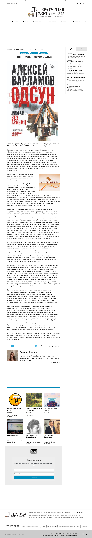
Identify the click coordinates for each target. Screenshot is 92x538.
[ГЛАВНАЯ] (7, 22)
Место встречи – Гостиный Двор (76, 78)
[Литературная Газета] (46, 12)
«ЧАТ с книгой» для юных (75, 54)
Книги (12, 346)
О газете (52, 533)
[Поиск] (85, 22)
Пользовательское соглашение (50, 535)
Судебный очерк (44, 526)
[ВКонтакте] (77, 3)
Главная (9, 49)
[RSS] (86, 3)
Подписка (68, 533)
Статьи (15, 49)
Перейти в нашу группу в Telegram (49, 346)
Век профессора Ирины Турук (75, 62)
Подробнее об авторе (54, 362)
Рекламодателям (60, 533)
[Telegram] (80, 3)
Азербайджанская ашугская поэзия (62, 526)
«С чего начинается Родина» (73, 87)
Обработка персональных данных (68, 535)
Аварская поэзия (80, 526)
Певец (35, 526)
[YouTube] (83, 3)
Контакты (74, 533)
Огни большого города (74, 70)
